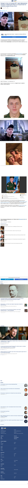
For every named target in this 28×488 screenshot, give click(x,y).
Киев (1, 442)
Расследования (16, 437)
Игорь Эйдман (2, 412)
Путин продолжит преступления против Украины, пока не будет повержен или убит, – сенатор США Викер (11, 310)
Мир (1, 437)
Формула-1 (2, 450)
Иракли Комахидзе (19, 53)
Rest (1, 380)
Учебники (15, 453)
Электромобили (16, 460)
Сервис (15, 461)
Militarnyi (2, 421)
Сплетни (15, 476)
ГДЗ (1, 453)
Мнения (2, 382)
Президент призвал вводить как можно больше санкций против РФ (9, 353)
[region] (14, 47)
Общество (15, 438)
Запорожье (2, 443)
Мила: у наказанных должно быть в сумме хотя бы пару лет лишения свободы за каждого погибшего (12, 416)
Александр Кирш (3, 417)
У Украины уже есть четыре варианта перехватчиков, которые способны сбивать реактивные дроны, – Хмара (14, 341)
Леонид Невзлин (3, 394)
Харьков (15, 442)
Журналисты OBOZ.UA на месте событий (18, 433)
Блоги (1, 438)
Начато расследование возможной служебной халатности (8, 348)
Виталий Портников (3, 389)
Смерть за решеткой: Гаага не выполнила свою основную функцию (10, 388)
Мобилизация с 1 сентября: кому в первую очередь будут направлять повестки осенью (12, 304)
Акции (1, 461)
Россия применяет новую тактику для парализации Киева (9, 384)
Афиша (1, 476)
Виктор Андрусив (3, 385)
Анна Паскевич (5, 7)
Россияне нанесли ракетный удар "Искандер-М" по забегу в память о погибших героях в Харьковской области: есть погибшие (13, 347)
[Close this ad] (27, 483)
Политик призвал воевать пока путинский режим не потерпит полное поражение (10, 311)
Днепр (14, 443)
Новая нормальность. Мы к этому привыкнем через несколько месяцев (11, 406)
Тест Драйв (2, 460)
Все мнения (2, 424)
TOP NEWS (2, 325)
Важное (2, 283)
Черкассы (2, 444)
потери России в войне (22, 205)
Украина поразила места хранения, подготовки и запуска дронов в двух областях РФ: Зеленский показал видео (13, 352)
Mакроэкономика (16, 469)
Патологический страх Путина (5, 411)
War (7, 7)
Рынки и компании (3, 469)
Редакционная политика (3, 223)
